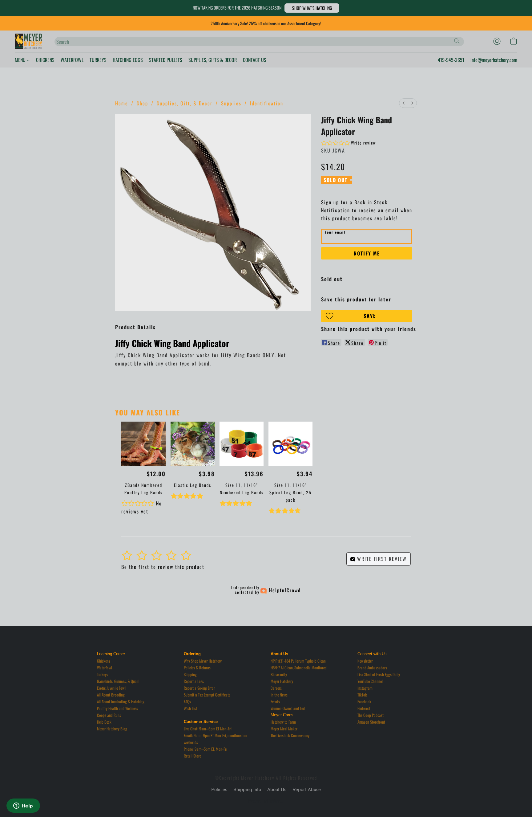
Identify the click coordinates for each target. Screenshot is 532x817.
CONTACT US (254, 59)
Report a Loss (194, 681)
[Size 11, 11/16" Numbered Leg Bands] (242, 444)
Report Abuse (306, 789)
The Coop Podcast (370, 715)
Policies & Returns (197, 667)
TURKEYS (98, 59)
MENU (21, 59)
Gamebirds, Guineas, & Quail (118, 681)
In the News (279, 695)
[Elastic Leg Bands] (193, 444)
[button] (311, 8)
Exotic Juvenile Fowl (111, 688)
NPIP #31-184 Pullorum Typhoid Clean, (298, 661)
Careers (276, 688)
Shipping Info (247, 789)
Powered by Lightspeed (266, 801)
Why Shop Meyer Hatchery (203, 661)
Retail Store (192, 756)
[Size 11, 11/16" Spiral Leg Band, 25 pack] (290, 444)
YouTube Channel (370, 681)
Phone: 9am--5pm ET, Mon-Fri (205, 749)
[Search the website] (456, 41)
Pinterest (363, 708)
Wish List (190, 708)
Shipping (190, 674)
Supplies (231, 103)
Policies (219, 789)
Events (275, 701)
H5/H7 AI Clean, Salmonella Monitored (299, 667)
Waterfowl (104, 667)
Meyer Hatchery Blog (112, 728)
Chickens (103, 661)
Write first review (381, 558)
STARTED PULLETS (165, 59)
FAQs (187, 701)
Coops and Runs (109, 715)
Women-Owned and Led (288, 708)
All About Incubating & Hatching (120, 701)
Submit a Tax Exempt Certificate (207, 695)
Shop (142, 103)
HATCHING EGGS (128, 59)
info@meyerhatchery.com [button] (493, 59)
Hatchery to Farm (283, 722)
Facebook (364, 701)
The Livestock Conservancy (290, 735)
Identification (266, 103)
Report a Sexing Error (199, 688)
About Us (276, 789)
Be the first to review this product (162, 566)
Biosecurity (279, 674)
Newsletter (365, 661)
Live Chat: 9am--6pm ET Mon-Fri (208, 728)
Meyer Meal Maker (284, 728)
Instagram (365, 688)
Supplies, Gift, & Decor (184, 103)
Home (121, 103)
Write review (363, 143)
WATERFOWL (72, 59)
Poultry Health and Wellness (117, 708)
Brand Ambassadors (372, 667)
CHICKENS (45, 59)
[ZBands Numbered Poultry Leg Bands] (143, 444)
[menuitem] (403, 103)
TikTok (362, 695)
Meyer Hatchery (282, 681)
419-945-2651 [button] (451, 59)
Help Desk (104, 722)
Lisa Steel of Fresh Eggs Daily (378, 674)
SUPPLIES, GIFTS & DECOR (212, 59)
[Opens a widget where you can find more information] (23, 806)
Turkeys (102, 674)
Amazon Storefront (371, 722)
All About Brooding (111, 695)
